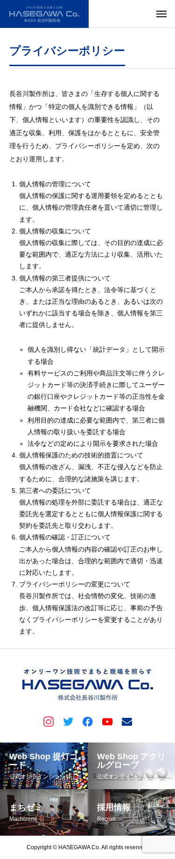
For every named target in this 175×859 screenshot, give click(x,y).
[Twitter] (68, 721)
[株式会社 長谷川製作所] (44, 14)
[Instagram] (48, 721)
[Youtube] (107, 721)
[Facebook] (88, 721)
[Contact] (127, 721)
